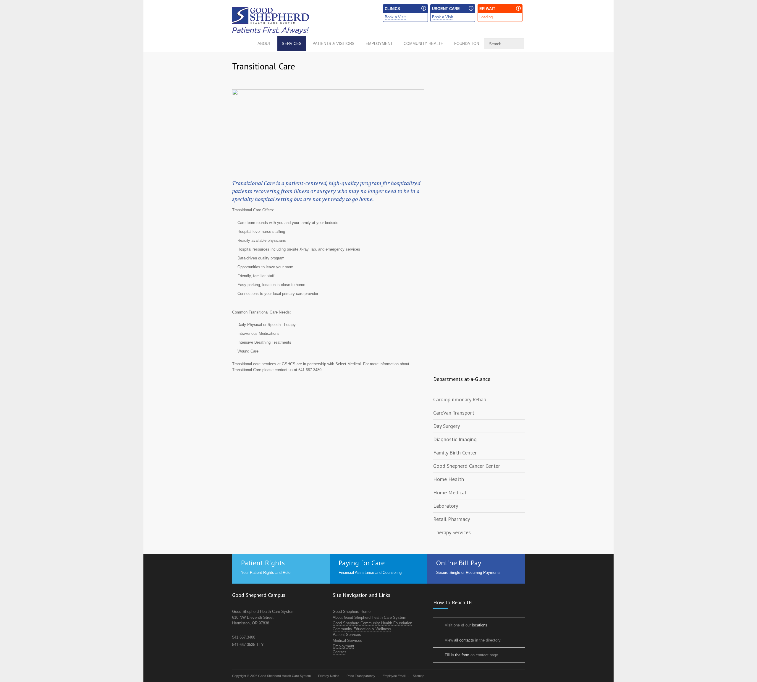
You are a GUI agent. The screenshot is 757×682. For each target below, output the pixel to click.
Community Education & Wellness (362, 629)
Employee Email (394, 676)
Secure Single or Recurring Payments (468, 572)
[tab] (479, 399)
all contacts (464, 640)
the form (462, 655)
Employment (343, 646)
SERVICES (292, 43)
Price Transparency (361, 676)
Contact (339, 652)
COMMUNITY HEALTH (423, 43)
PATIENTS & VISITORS (334, 43)
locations (479, 625)
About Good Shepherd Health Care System (369, 617)
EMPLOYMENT (379, 43)
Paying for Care (362, 562)
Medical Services (347, 640)
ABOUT (264, 43)
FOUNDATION (466, 43)
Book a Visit (395, 17)
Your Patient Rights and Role (265, 572)
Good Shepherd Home (352, 611)
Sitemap (418, 676)
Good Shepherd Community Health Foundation (372, 623)
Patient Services (347, 634)
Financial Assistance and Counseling (370, 572)
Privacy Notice (328, 676)
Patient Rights (263, 562)
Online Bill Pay (458, 562)
